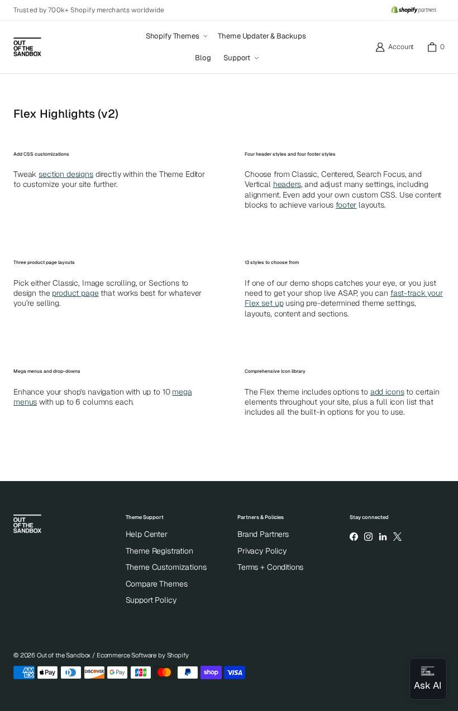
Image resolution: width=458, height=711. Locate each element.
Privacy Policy (262, 551)
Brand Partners (263, 534)
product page (75, 293)
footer (346, 205)
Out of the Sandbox (63, 655)
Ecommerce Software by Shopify (143, 655)
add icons (387, 392)
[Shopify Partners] (414, 10)
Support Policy (151, 600)
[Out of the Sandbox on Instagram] (368, 536)
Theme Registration (159, 551)
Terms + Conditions (270, 567)
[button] (176, 36)
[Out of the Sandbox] (27, 46)
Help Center (147, 534)
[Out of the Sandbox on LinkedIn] (382, 536)
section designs (66, 174)
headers (287, 184)
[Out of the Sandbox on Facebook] (353, 536)
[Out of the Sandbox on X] (397, 536)
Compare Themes (157, 584)
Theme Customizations (166, 567)
